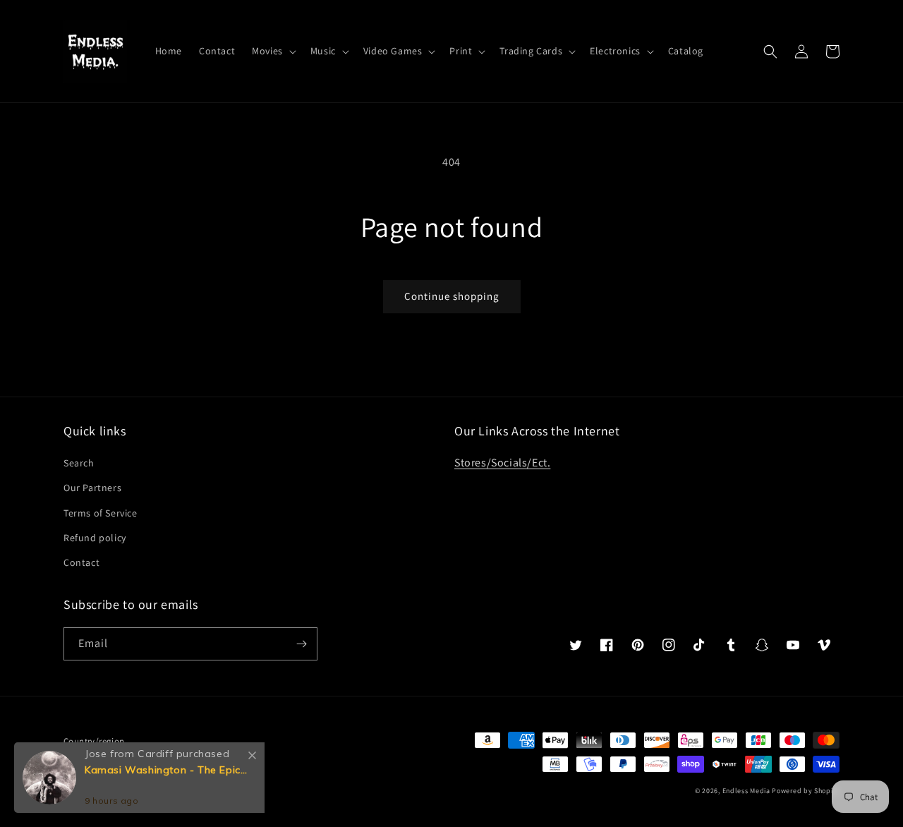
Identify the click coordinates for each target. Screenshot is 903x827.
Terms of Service (100, 513)
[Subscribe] (301, 643)
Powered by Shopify (806, 790)
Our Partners (92, 487)
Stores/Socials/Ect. (502, 462)
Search (79, 463)
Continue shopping (451, 296)
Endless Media (746, 790)
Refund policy (94, 537)
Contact (81, 562)
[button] (272, 51)
